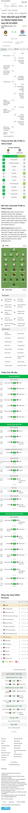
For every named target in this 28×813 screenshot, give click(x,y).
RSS (2, 798)
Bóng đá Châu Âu (18, 743)
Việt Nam (21, 6)
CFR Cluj (21, 549)
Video (2, 743)
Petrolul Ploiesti (8, 530)
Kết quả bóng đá (18, 754)
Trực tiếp (3, 748)
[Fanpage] (14, 798)
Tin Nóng (3, 741)
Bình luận (3, 750)
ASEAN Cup (14, 6)
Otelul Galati (7, 382)
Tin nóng (6, 6)
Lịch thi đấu (10, 13)
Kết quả (17, 13)
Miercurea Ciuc (6, 461)
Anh (26, 6)
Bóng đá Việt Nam (18, 738)
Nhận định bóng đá (5, 752)
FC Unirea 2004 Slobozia (22, 505)
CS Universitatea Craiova (22, 522)
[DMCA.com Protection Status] (5, 809)
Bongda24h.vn (17, 804)
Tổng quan (3, 49)
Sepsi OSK (7, 436)
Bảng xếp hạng (23, 13)
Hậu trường (4, 757)
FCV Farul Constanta (21, 443)
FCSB (20, 382)
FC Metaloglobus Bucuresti (22, 571)
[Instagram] (18, 798)
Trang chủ (3, 738)
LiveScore (4, 13)
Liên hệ (4, 802)
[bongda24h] (1, 6)
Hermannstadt (7, 499)
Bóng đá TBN (17, 745)
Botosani (21, 431)
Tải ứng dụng (14, 762)
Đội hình (16, 49)
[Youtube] (21, 798)
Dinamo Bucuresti (21, 537)
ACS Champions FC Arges (22, 480)
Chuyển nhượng (5, 755)
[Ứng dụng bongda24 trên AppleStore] (16, 764)
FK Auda (8, 452)
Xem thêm (14, 731)
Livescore (3, 759)
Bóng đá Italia (17, 748)
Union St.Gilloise (21, 491)
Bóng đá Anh (17, 741)
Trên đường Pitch (5, 745)
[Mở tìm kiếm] (24, 4)
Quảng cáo (11, 802)
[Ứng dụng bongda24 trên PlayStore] (11, 764)
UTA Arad (8, 543)
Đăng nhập (24, 2)
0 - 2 (14, 709)
